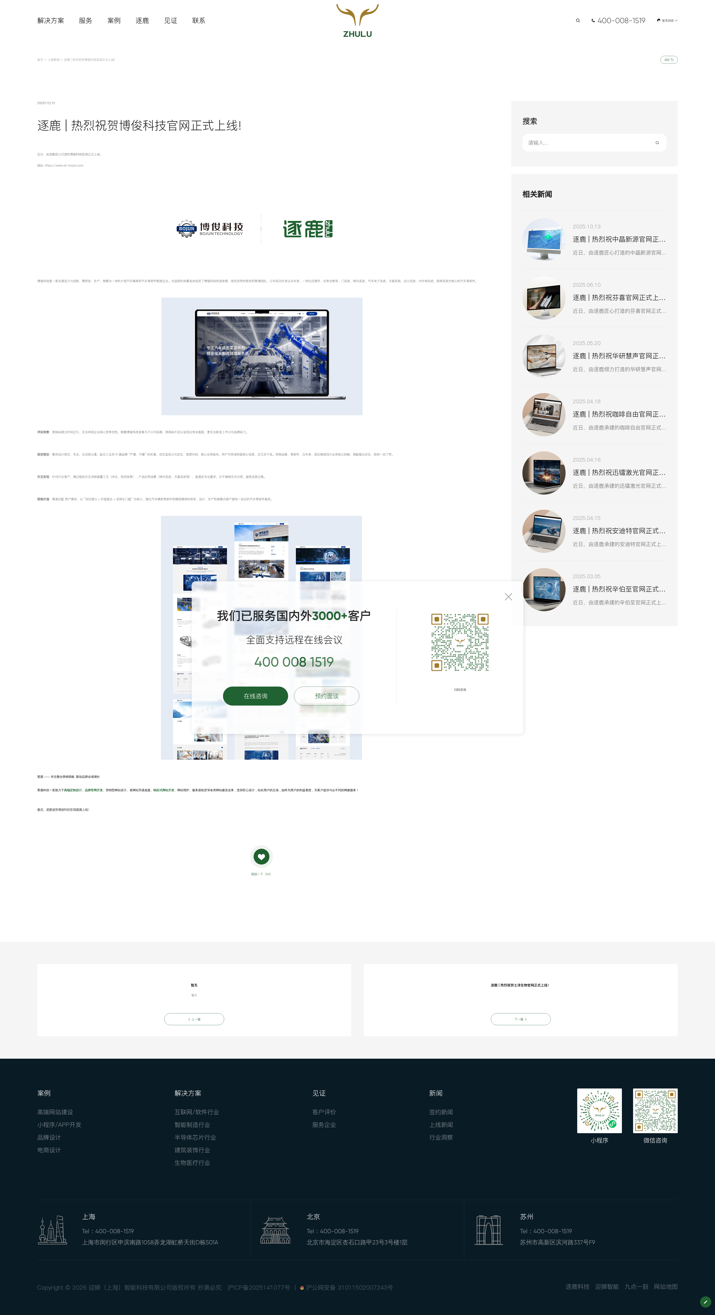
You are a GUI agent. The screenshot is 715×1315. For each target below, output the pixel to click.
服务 (85, 20)
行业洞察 (441, 1137)
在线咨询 (256, 696)
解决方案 (50, 20)
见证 (170, 20)
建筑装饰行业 (192, 1150)
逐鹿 (142, 20)
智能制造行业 (192, 1125)
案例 (114, 20)
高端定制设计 (73, 790)
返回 (667, 60)
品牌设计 (49, 1137)
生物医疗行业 (192, 1163)
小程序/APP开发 (59, 1125)
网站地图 (666, 1286)
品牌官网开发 (94, 790)
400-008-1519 (621, 20)
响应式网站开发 (163, 790)
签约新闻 (441, 1112)
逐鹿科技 (578, 1286)
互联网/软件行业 (196, 1112)
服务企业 (324, 1125)
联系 (199, 20)
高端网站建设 (55, 1112)
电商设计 (49, 1150)
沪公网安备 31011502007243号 (349, 1287)
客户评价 (324, 1112)
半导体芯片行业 (195, 1137)
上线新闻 (54, 60)
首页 (40, 60)
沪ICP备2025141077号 (258, 1287)
